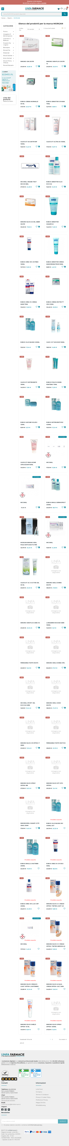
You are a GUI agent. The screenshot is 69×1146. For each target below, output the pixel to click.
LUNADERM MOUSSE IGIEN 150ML (55, 624)
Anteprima (30, 48)
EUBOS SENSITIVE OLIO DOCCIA (54, 183)
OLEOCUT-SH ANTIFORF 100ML (28, 143)
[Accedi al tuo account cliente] (64, 8)
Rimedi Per (6, 50)
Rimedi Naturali (8, 65)
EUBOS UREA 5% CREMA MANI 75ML (28, 303)
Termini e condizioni (42, 1094)
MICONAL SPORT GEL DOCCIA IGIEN (27, 704)
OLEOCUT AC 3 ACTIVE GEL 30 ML (29, 584)
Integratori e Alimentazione (7, 35)
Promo (5, 31)
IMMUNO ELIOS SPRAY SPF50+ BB (28, 784)
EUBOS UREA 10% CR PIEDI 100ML (29, 263)
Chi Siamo (39, 1092)
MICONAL (49, 462)
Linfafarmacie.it (12, 1130)
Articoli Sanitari (7, 55)
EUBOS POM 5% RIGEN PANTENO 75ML (53, 383)
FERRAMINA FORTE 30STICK (55, 743)
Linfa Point (39, 1089)
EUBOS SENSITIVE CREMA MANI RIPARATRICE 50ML (55, 263)
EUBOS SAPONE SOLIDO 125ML (28, 423)
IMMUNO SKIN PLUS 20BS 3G (30, 623)
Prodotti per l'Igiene (7, 44)
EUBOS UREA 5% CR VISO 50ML (54, 865)
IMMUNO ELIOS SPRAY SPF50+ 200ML (53, 1025)
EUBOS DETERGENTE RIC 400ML (54, 423)
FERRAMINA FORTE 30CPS (29, 663)
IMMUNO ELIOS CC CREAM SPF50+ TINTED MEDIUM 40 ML (55, 945)
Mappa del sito (40, 1102)
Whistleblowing (41, 1105)
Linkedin (9, 1110)
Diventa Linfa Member (34, 1)
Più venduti (33, 29)
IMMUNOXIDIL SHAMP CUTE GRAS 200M (29, 824)
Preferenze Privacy (42, 1100)
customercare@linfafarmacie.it (11, 1104)
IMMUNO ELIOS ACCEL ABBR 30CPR (30, 223)
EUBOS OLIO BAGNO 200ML (30, 342)
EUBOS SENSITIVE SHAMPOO (52, 223)
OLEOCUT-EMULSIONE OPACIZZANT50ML (28, 463)
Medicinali (6, 53)
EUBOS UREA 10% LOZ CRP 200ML (29, 905)
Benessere (6, 47)
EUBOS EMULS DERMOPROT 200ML (56, 503)
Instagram (6, 1110)
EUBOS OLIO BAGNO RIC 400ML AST (54, 824)
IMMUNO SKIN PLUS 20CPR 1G (55, 62)
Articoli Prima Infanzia (7, 61)
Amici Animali (7, 58)
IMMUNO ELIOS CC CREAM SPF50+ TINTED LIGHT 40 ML (55, 905)
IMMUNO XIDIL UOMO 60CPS (53, 704)
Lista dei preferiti (7, 99)
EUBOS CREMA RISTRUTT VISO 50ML (55, 303)
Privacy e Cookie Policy (43, 1097)
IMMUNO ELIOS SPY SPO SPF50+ (54, 784)
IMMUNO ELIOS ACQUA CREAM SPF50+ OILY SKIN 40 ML (55, 985)
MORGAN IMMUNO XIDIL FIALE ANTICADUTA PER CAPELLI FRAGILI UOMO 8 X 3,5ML (29, 544)
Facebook (2, 1110)
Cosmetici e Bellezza (7, 39)
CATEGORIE (8, 26)
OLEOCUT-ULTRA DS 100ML (55, 141)
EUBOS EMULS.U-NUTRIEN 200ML (29, 865)
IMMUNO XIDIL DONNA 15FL (55, 663)
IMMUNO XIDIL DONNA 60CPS (54, 584)
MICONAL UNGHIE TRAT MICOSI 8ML (28, 183)
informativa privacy (36, 1125)
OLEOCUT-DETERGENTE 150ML (28, 383)
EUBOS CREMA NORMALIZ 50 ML (29, 103)
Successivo (63, 1039)
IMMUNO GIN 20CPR (27, 61)
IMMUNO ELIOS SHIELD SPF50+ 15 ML (28, 1025)
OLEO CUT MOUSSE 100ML (55, 342)
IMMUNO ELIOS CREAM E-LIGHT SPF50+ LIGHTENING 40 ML (29, 985)
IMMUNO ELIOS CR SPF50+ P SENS (30, 744)
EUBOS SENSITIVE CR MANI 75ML (55, 103)
